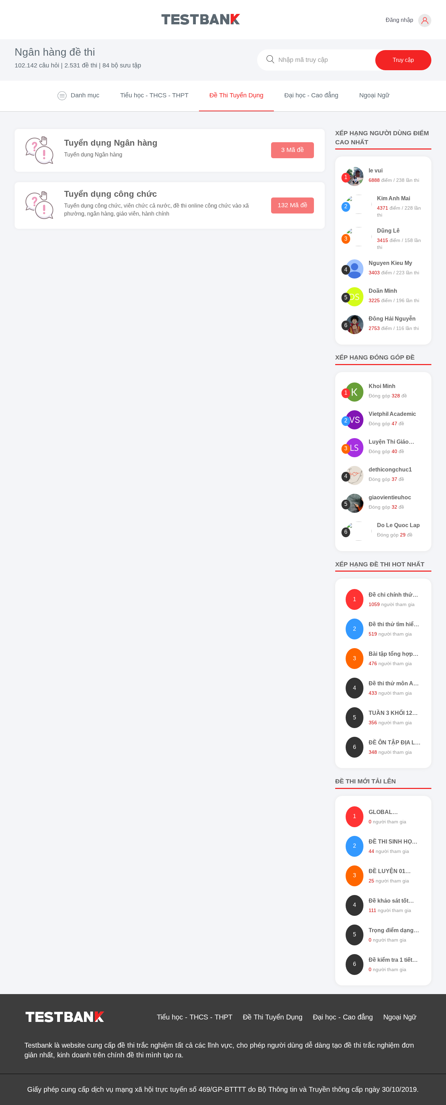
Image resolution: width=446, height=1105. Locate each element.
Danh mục (85, 95)
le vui (376, 171)
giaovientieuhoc (390, 497)
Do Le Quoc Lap (398, 525)
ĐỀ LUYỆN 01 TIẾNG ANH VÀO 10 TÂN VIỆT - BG (395, 872)
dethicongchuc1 (390, 470)
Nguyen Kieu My (390, 263)
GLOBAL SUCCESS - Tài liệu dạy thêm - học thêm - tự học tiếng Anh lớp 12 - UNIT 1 (394, 812)
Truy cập (403, 60)
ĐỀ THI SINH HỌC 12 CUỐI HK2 (392, 842)
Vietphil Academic (392, 414)
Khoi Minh (382, 386)
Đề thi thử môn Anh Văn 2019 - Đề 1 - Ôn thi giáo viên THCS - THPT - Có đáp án (394, 684)
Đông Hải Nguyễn (392, 319)
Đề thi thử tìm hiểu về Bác (393, 625)
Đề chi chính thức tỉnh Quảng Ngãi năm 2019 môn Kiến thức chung (392, 595)
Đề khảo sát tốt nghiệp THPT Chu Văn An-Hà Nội (392, 901)
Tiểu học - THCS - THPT (154, 95)
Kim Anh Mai (393, 198)
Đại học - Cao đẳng (311, 95)
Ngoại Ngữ (374, 95)
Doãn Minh (383, 291)
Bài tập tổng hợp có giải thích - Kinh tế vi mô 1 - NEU (393, 654)
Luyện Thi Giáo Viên (389, 442)
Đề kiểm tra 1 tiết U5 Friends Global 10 (392, 960)
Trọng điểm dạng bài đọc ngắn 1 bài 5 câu (393, 931)
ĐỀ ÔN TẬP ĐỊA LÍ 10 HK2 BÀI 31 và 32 (392, 743)
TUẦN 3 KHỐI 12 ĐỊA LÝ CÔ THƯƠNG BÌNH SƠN (390, 713)
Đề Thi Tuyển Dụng (236, 95)
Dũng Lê (388, 231)
